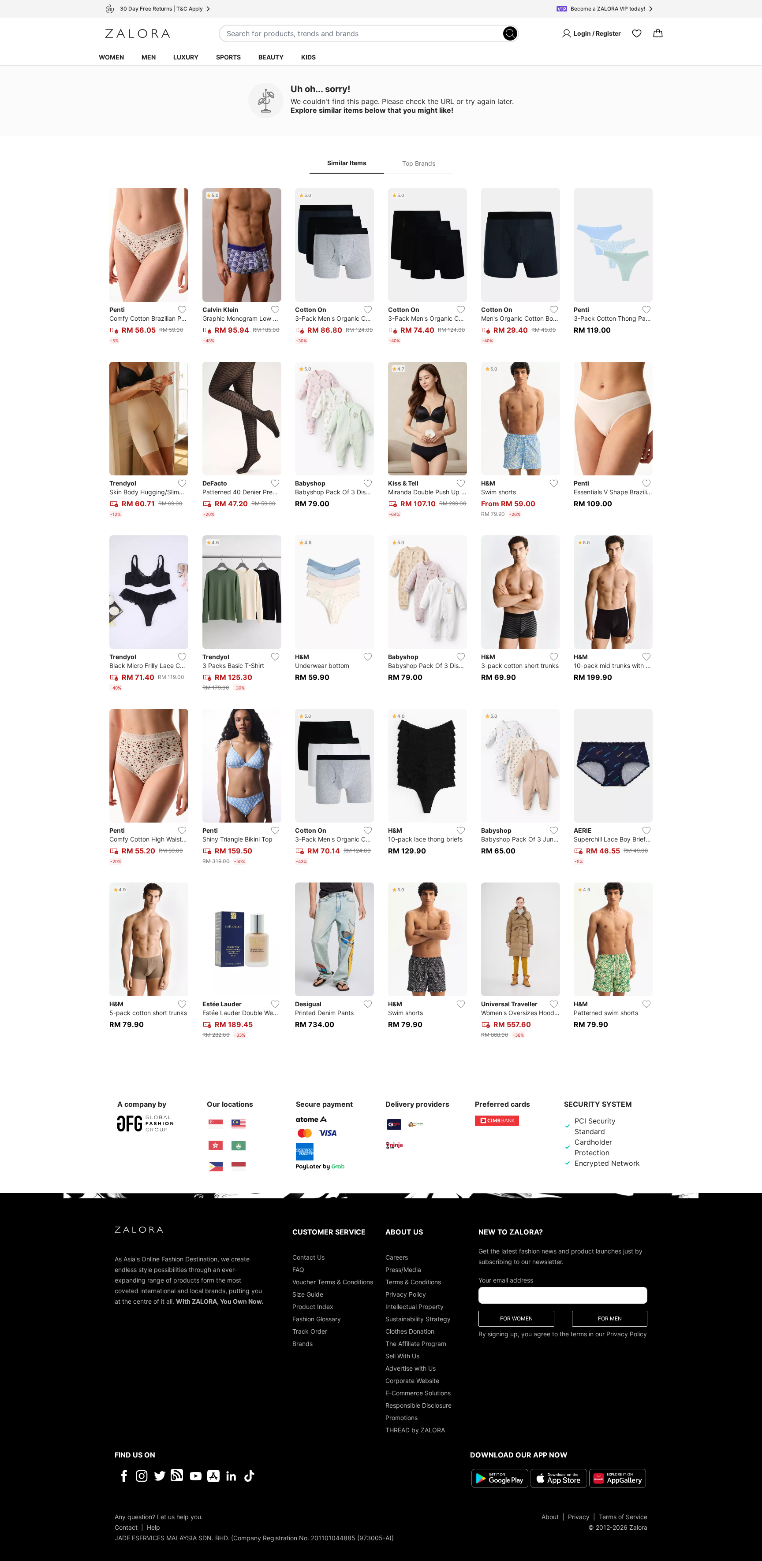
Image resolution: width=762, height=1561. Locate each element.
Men (149, 57)
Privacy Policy (405, 1294)
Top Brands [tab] (418, 163)
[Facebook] (124, 1476)
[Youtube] (196, 1476)
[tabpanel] (381, 615)
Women (111, 57)
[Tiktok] (306, 1476)
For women (516, 1318)
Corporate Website (412, 1380)
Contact (126, 1527)
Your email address (505, 1280)
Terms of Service (623, 1516)
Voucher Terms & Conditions (332, 1282)
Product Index (312, 1306)
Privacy (579, 1516)
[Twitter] (160, 1476)
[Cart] (658, 33)
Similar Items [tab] (346, 163)
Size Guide (307, 1294)
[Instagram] (142, 1476)
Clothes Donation (409, 1331)
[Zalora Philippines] (215, 1166)
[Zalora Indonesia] (238, 1166)
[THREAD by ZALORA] (178, 1476)
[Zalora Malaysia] (238, 1124)
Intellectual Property (414, 1306)
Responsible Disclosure (418, 1405)
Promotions (401, 1417)
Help (153, 1527)
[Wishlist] (636, 33)
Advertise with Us (410, 1368)
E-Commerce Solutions (418, 1393)
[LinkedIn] (231, 1476)
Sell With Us (402, 1356)
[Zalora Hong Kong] (215, 1145)
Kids (308, 57)
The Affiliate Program (415, 1343)
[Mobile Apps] (213, 1476)
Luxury (185, 57)
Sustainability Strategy (418, 1319)
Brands (302, 1343)
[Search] (510, 33)
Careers (396, 1257)
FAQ (298, 1269)
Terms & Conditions (413, 1282)
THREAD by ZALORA (415, 1430)
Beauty (271, 57)
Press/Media (403, 1269)
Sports (228, 57)
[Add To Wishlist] (182, 309)
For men (610, 1318)
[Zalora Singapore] (215, 1124)
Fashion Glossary (316, 1319)
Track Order (309, 1331)
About (550, 1516)
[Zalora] (137, 33)
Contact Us (308, 1257)
